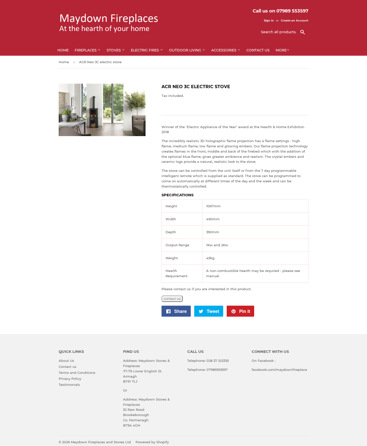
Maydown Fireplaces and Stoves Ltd (101, 442)
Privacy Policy (70, 379)
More (281, 50)
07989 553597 (292, 11)
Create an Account (294, 20)
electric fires (145, 50)
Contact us (258, 50)
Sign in (269, 20)
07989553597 (217, 370)
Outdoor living (185, 50)
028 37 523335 (217, 361)
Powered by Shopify (152, 442)
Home (63, 50)
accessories (224, 50)
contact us (172, 299)
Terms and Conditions (77, 373)
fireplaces (86, 50)
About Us (66, 361)
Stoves (114, 50)
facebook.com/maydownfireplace (279, 370)
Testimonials (69, 385)
